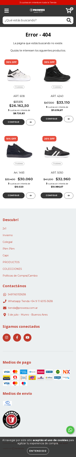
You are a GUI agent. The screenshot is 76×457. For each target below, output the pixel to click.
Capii (5, 255)
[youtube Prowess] (27, 338)
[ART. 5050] (68, 196)
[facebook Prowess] (17, 338)
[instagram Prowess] (7, 338)
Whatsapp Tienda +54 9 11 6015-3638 (30, 301)
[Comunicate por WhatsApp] (70, 430)
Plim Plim (9, 248)
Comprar (13, 122)
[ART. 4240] (68, 119)
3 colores (19, 87)
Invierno (8, 235)
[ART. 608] (30, 122)
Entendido (38, 451)
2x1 (4, 228)
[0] (69, 11)
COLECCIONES (12, 269)
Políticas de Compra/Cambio (20, 275)
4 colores (57, 87)
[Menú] (7, 10)
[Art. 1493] (30, 196)
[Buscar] (69, 20)
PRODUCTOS (11, 262)
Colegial (7, 242)
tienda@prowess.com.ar (23, 308)
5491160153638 (17, 294)
